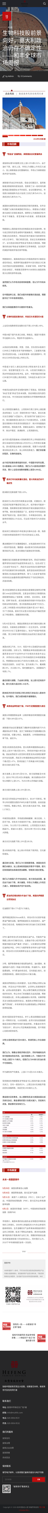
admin (11, 76)
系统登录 (6, 1457)
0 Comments (26, 76)
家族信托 (6, 1438)
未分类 (10, 27)
